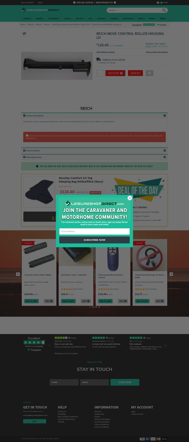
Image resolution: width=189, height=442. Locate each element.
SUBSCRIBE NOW (94, 240)
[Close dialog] (130, 198)
